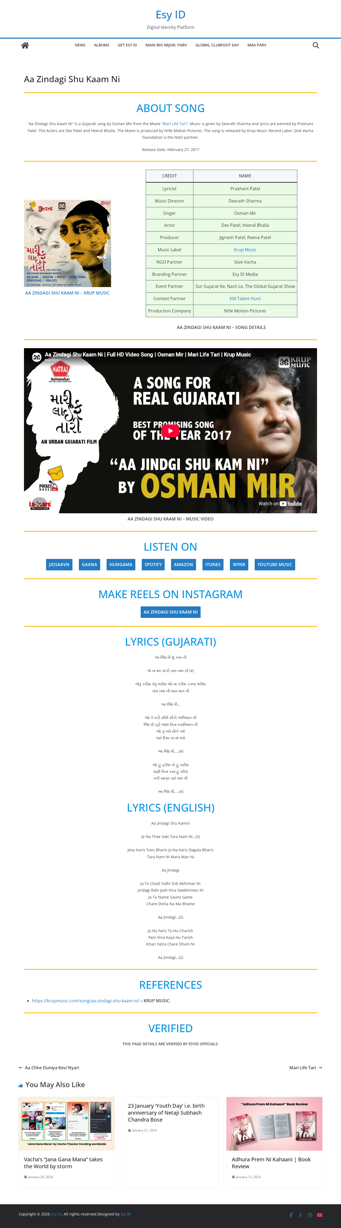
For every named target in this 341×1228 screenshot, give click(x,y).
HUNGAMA (120, 564)
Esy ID (171, 14)
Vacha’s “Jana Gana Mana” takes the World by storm (63, 1163)
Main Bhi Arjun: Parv (166, 44)
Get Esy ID (127, 44)
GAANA (89, 564)
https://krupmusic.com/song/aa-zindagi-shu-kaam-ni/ (85, 1001)
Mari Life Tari (174, 123)
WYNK (239, 564)
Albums (101, 44)
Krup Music (245, 250)
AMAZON (183, 564)
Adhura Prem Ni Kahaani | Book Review (271, 1163)
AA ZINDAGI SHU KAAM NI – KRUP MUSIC (67, 293)
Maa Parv (256, 44)
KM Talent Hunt (245, 298)
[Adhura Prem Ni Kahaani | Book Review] (274, 1101)
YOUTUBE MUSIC (275, 564)
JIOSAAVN (59, 564)
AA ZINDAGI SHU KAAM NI (171, 612)
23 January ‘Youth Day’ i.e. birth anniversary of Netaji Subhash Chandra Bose (166, 1112)
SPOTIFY (153, 564)
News (80, 44)
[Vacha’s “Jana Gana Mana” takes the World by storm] (67, 1101)
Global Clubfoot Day (217, 44)
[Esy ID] (25, 45)
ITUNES (213, 564)
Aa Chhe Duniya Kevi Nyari (52, 1068)
